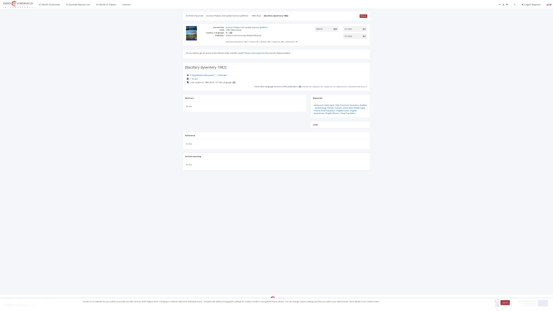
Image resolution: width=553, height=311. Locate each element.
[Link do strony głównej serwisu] (18, 4)
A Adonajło (222, 75)
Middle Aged (359, 108)
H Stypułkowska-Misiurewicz (202, 75)
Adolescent (318, 105)
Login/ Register (532, 4)
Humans (338, 108)
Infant (345, 108)
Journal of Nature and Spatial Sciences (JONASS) (227, 15)
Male (351, 108)
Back (364, 16)
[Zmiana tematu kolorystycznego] (515, 4)
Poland (317, 110)
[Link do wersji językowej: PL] (548, 4)
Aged (332, 105)
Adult (326, 105)
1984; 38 (256, 15)
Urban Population (348, 113)
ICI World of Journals (194, 15)
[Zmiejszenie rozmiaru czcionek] (498, 4)
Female (330, 108)
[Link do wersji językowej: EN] (550, 4)
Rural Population (328, 110)
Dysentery (354, 105)
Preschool (344, 105)
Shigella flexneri (332, 113)
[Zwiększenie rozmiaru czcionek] (508, 4)
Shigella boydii (342, 110)
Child (337, 105)
